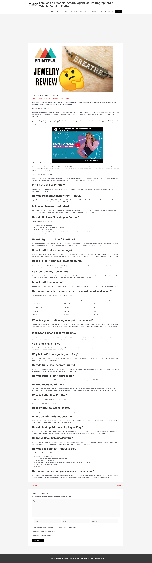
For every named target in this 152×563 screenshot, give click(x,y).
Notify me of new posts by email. (42, 535)
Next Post (119, 485)
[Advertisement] (76, 26)
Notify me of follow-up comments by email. (45, 531)
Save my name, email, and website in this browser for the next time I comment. (56, 527)
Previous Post (33, 485)
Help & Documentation (49, 98)
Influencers (59, 98)
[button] (81, 11)
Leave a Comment (37, 98)
